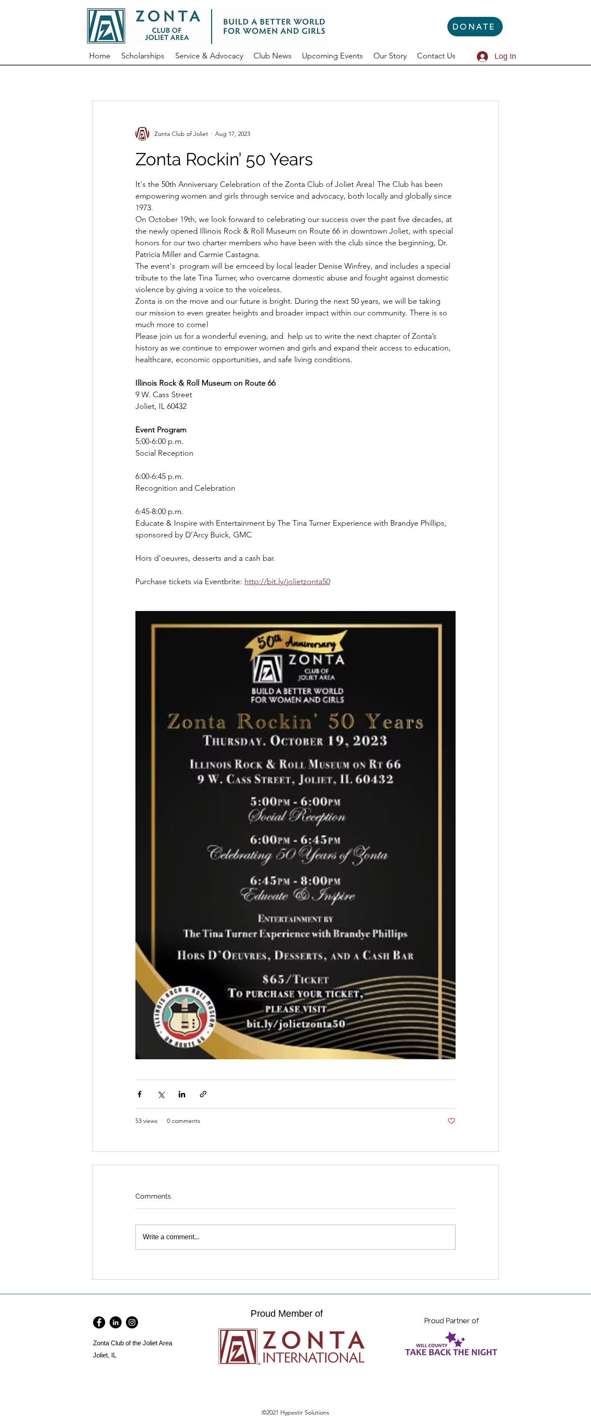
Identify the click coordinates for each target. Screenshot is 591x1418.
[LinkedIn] (115, 1322)
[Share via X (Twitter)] (161, 1094)
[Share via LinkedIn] (182, 1094)
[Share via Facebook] (139, 1094)
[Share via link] (203, 1094)
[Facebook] (99, 1322)
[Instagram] (132, 1322)
